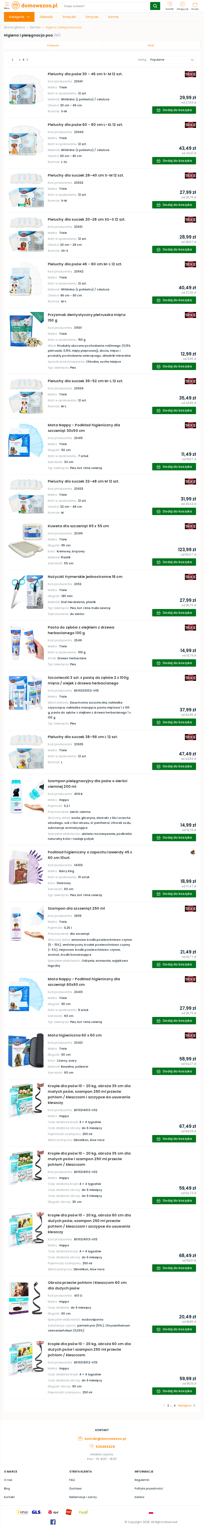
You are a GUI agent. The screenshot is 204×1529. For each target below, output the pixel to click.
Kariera (139, 1497)
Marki (151, 45)
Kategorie (53, 45)
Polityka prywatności (149, 1489)
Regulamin (142, 1480)
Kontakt (9, 1497)
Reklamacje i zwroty (83, 1497)
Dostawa (75, 1489)
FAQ (72, 1480)
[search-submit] (155, 6)
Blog (7, 1489)
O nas (8, 1480)
